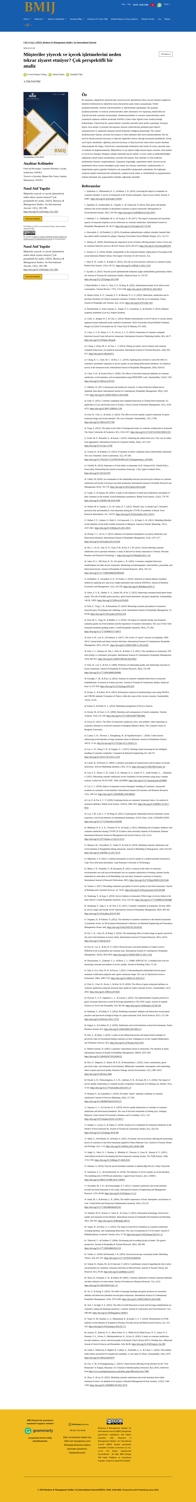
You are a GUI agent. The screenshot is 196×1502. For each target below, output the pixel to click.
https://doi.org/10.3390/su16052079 (99, 1358)
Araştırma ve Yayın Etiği (97, 19)
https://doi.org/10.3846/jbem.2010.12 (139, 586)
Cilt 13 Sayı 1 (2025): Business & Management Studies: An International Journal (59, 42)
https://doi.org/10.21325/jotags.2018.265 (117, 686)
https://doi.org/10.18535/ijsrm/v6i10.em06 (127, 487)
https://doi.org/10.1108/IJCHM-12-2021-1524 (132, 954)
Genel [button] (26, 19)
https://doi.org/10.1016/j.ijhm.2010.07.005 (102, 913)
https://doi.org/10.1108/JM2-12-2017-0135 (102, 853)
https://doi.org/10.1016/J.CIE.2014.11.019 (102, 757)
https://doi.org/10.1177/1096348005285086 (102, 672)
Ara (159, 19)
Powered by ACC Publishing (135, 1490)
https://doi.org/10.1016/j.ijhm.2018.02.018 (108, 614)
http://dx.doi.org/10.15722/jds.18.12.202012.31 (117, 743)
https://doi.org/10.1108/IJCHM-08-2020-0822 (117, 659)
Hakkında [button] (38, 19)
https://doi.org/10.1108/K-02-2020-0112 (128, 978)
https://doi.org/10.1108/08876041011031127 (103, 1101)
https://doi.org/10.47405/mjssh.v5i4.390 (148, 1344)
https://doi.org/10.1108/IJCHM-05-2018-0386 (141, 1299)
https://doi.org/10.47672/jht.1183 (139, 303)
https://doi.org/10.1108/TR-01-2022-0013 (144, 289)
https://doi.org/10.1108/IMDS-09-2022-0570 (108, 1385)
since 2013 (154, 1490)
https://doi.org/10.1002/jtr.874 (101, 354)
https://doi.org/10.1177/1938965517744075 (102, 631)
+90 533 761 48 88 (77, 1431)
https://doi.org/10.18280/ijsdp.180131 (114, 1221)
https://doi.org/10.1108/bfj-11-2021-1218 (133, 265)
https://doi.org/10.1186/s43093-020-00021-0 (122, 1029)
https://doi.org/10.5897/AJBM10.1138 (106, 408)
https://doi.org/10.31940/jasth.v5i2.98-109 (143, 1005)
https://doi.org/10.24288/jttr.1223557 (119, 1272)
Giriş (129, 4)
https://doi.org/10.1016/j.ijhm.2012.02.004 (102, 541)
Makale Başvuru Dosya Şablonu (124, 19)
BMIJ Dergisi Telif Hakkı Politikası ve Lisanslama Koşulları (114, 1457)
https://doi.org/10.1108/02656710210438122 (103, 1056)
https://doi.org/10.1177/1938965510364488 (153, 900)
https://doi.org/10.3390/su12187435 (99, 381)
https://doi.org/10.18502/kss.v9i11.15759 (101, 1019)
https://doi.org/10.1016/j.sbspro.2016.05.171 (107, 1326)
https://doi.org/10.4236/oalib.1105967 (106, 199)
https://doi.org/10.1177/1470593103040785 (122, 1258)
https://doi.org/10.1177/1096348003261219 (102, 1248)
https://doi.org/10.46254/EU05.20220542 (124, 927)
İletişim (167, 19)
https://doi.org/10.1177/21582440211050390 (103, 821)
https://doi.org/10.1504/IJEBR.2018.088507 (116, 794)
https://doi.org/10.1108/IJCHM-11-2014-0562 (129, 645)
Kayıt (123, 4)
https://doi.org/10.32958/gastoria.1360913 (110, 1313)
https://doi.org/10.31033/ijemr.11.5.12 (120, 1193)
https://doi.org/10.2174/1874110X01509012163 (150, 432)
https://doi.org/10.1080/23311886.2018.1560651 (104, 1180)
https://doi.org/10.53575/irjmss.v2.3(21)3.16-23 (104, 839)
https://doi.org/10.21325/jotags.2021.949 (101, 279)
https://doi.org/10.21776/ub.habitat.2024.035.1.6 (110, 1088)
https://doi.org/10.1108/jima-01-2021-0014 (112, 528)
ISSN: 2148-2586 (114, 1490)
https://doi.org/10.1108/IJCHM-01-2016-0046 (109, 395)
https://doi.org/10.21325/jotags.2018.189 (101, 1133)
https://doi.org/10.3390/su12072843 (105, 992)
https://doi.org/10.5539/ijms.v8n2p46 (99, 340)
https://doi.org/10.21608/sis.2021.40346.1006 (125, 1146)
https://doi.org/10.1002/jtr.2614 (97, 941)
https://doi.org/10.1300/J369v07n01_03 (101, 1285)
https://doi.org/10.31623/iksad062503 (155, 246)
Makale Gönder (148, 19)
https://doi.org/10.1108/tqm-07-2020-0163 (112, 1160)
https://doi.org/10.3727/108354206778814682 (125, 716)
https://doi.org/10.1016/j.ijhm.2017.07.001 (133, 226)
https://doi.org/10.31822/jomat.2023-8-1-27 (145, 1234)
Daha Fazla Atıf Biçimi (33, 218)
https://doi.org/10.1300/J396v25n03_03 (148, 767)
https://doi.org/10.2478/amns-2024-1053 (127, 1043)
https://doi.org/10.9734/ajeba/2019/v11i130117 (104, 1119)
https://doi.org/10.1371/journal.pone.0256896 (148, 780)
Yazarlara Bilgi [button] (76, 19)
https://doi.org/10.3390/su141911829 (112, 600)
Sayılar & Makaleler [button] (56, 19)
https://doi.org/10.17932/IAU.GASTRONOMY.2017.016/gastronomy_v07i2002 (118, 459)
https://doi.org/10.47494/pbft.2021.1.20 (133, 555)
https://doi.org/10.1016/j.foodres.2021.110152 (135, 514)
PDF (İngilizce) (165, 54)
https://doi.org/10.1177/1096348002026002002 (104, 573)
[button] (31, 81)
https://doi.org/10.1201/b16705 (97, 473)
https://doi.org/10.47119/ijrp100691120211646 (149, 880)
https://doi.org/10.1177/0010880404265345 (102, 1207)
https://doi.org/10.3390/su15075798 (99, 422)
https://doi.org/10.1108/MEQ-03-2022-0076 (136, 212)
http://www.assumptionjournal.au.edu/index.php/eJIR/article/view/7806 (119, 1371)
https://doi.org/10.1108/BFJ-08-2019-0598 (102, 500)
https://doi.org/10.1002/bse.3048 (98, 1074)
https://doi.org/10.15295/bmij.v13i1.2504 (40, 212)
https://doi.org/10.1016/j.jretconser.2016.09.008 (145, 890)
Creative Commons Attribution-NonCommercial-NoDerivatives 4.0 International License (45, 238)
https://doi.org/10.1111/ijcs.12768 (98, 446)
